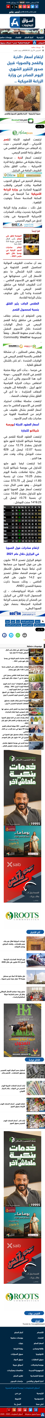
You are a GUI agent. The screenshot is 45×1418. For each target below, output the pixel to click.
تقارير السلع (18, 1375)
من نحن (18, 1393)
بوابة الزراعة (18, 1348)
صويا (7, 621)
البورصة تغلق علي (14, 235)
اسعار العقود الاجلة (27, 621)
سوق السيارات (17, 1353)
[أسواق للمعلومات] (22, 916)
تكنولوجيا (40, 1353)
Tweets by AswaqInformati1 (34, 1324)
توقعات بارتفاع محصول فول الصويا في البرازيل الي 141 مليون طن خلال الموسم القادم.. (15, 737)
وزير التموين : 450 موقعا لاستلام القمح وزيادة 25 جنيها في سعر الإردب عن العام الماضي (15, 729)
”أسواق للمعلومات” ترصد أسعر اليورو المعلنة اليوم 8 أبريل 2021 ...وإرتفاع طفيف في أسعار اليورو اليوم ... (15, 686)
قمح (6, 139)
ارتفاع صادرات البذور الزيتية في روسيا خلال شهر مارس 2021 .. (14, 251)
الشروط (18, 1398)
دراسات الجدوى (16, 1381)
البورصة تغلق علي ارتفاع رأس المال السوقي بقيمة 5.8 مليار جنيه (17, 651)
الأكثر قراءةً (34, 1060)
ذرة (20, 157)
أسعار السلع (39, 1343)
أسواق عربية (18, 1364)
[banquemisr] (22, 841)
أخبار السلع (29, 37)
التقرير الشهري (27, 625)
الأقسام (40, 1332)
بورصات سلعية (35, 47)
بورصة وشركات (37, 1364)
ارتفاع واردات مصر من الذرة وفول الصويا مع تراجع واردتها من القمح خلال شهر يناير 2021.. (15, 720)
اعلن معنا (40, 1404)
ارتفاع (19, 238)
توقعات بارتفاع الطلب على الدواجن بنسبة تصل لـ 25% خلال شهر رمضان (15, 668)
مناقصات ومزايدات (15, 1370)
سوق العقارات (38, 1359)
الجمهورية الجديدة (36, 1370)
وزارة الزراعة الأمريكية (13, 625)
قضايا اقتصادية (37, 1375)
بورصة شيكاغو (39, 625)
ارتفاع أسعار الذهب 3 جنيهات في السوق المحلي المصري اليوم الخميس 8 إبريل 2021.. (15, 695)
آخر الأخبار (35, 932)
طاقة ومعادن (38, 1348)
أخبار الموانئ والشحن (35, 1381)
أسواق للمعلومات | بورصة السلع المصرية (23, 1387)
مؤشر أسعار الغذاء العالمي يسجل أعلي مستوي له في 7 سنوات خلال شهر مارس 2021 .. (15, 678)
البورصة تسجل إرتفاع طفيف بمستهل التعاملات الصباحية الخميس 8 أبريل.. (16, 702)
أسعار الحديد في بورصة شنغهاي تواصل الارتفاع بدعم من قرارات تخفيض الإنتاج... (15, 744)
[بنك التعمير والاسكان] (22, 788)
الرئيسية (40, 37)
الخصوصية (39, 1398)
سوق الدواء (18, 1359)
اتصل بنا (17, 1404)
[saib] (22, 880)
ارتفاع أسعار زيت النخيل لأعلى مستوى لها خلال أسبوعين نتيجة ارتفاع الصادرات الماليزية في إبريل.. (15, 711)
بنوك (21, 1343)
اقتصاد (18, 37)
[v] (22, 614)
